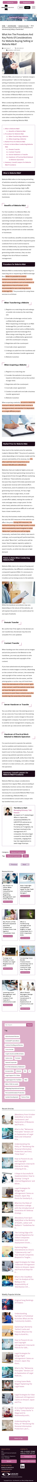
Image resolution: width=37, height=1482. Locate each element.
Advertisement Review (12, 1036)
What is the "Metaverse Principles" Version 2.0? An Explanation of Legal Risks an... (24, 1372)
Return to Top (18, 1438)
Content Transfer (15, 152)
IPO (25, 1071)
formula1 (18, 1058)
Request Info (27, 2)
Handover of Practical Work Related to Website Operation (21, 158)
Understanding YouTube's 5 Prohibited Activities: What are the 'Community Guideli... (24, 1317)
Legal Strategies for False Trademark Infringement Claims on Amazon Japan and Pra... (25, 1398)
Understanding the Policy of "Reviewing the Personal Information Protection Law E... (24, 1425)
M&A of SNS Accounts (11, 1084)
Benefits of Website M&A (17, 131)
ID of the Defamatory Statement (14, 1067)
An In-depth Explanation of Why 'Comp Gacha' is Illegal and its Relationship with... (24, 1412)
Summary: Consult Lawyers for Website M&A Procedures (18, 163)
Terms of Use (25, 1097)
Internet (18, 1071)
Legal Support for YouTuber (13, 1080)
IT (29, 1071)
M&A (25, 856)
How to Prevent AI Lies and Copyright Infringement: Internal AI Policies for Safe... (24, 1344)
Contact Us (10, 2)
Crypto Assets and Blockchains (14, 1054)
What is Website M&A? (12, 129)
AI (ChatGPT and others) (12, 1041)
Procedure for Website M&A (14, 134)
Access (9, 1461)
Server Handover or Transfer (18, 154)
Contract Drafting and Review (14, 1045)
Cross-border (9, 1049)
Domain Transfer (14, 149)
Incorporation (9, 1071)
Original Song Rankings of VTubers (24, 1301)
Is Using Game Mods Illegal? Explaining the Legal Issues (23, 1384)
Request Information (28, 1461)
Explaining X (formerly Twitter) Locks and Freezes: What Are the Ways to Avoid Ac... (23, 1330)
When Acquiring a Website (17, 139)
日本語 (21, 7)
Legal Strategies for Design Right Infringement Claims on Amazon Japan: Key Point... (24, 1358)
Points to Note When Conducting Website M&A (19, 145)
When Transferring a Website (18, 136)
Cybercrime (8, 1058)
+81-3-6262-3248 (27, 1451)
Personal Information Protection (14, 1093)
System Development (11, 1097)
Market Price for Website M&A (15, 142)
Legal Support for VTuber (12, 1075)
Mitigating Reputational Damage (14, 1088)
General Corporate (14, 50)
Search (29, 1025)
